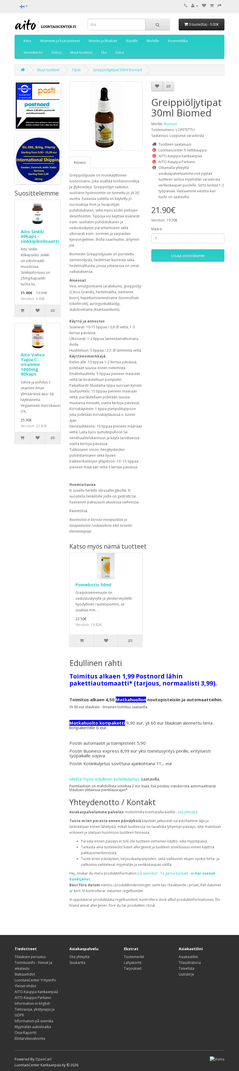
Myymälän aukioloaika (33, 1026)
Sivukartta (77, 962)
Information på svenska (34, 1020)
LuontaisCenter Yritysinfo (35, 980)
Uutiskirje (186, 974)
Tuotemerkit (134, 956)
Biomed (170, 123)
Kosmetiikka (178, 40)
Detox (56, 52)
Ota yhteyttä (79, 956)
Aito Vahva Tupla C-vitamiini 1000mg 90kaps (33, 364)
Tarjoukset (132, 968)
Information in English (32, 1003)
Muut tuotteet (81, 52)
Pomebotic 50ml (93, 584)
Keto (27, 40)
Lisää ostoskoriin (188, 255)
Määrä (156, 228)
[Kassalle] (219, 5)
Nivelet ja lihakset (103, 40)
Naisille (132, 40)
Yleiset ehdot (25, 985)
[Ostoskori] (212, 5)
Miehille (153, 40)
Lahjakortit (132, 962)
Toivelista (186, 968)
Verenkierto (33, 52)
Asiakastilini (188, 956)
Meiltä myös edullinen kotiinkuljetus (104, 779)
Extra (120, 52)
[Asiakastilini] (194, 5)
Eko (104, 52)
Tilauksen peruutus (30, 956)
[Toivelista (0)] (204, 5)
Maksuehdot (25, 974)
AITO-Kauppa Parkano (33, 997)
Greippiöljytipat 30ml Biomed (117, 69)
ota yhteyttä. (188, 812)
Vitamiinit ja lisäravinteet (60, 40)
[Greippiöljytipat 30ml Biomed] (106, 116)
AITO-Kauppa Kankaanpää (36, 991)
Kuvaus (80, 162)
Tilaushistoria (190, 962)
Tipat (76, 69)
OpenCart (43, 1059)
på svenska (147, 873)
